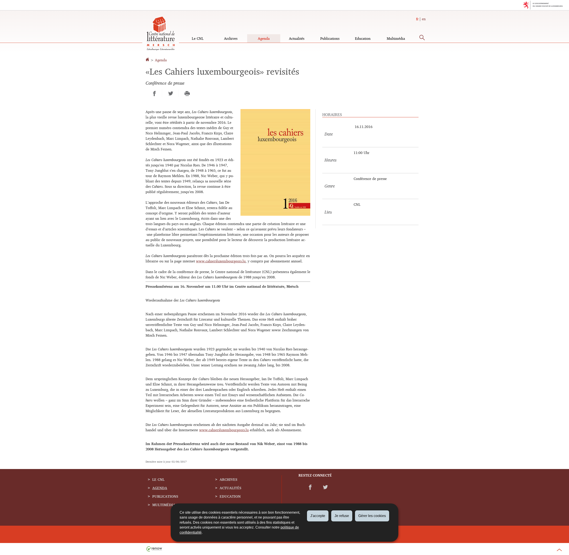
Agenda (264, 38)
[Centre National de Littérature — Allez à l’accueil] (160, 49)
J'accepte (317, 516)
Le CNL (198, 38)
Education (363, 38)
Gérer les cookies (372, 516)
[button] (422, 38)
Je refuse (342, 516)
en (424, 19)
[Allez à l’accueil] (148, 60)
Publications (329, 38)
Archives (230, 38)
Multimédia (396, 38)
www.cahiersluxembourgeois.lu (221, 261)
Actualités (296, 38)
